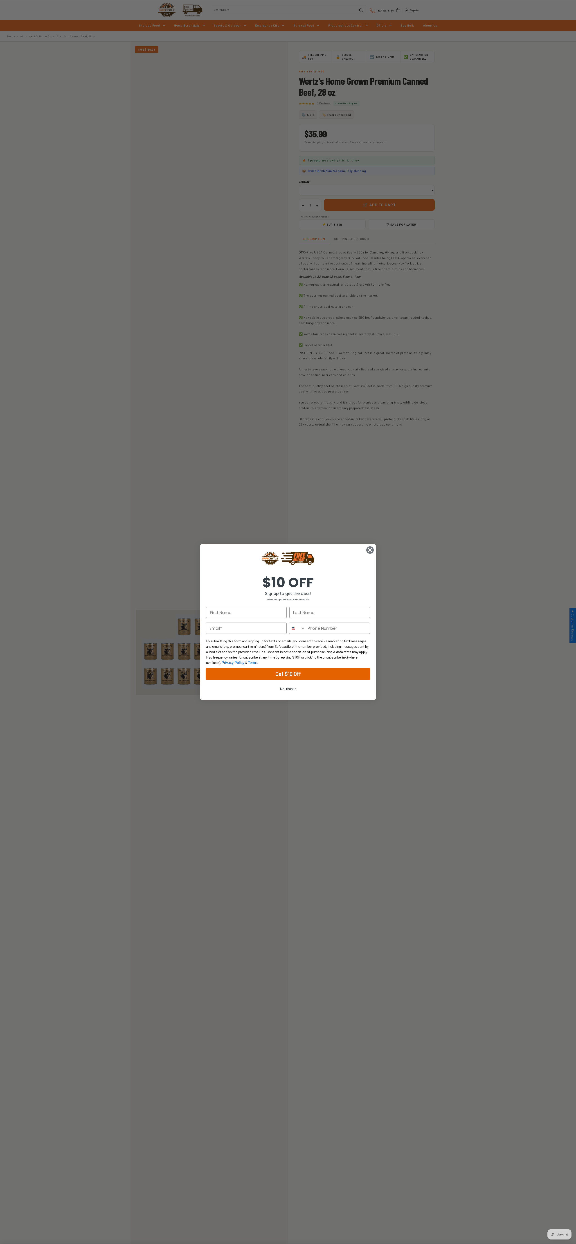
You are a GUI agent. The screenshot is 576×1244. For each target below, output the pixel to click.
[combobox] (297, 628)
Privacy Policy (233, 663)
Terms (253, 663)
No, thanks (288, 688)
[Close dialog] (370, 550)
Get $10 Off (288, 673)
